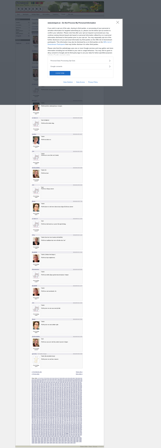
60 (78, 379)
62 (81, 379)
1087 (44, 442)
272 (33, 392)
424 (79, 400)
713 (35, 419)
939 (49, 432)
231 (40, 390)
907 (76, 429)
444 (74, 402)
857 (63, 427)
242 (65, 390)
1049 (33, 440)
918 (51, 431)
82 (63, 381)
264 (65, 391)
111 (67, 382)
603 (35, 412)
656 (56, 415)
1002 (43, 436)
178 (69, 386)
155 (67, 384)
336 (79, 395)
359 (81, 396)
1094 (65, 442)
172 (56, 386)
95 (34, 382)
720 (51, 419)
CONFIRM (60, 73)
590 (56, 411)
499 (49, 406)
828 (46, 425)
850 (46, 427)
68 (40, 381)
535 (81, 407)
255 (44, 391)
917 (49, 431)
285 (63, 392)
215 (53, 388)
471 (35, 404)
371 (58, 398)
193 (53, 387)
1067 (36, 441)
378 (74, 398)
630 (46, 413)
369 (53, 398)
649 (40, 415)
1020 (47, 437)
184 (33, 387)
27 (75, 378)
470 (33, 404)
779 (35, 423)
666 (79, 415)
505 (63, 406)
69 (42, 381)
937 (44, 432)
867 (35, 428)
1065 (80, 440)
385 (40, 399)
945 (63, 432)
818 (74, 424)
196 (60, 387)
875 (53, 428)
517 (40, 407)
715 (40, 419)
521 (49, 407)
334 (74, 395)
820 (79, 424)
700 (56, 417)
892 (42, 429)
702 (60, 417)
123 (44, 383)
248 (79, 390)
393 (58, 399)
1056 (53, 440)
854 (56, 427)
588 (51, 411)
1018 (42, 437)
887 (81, 428)
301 (49, 394)
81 (62, 381)
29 (78, 378)
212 (46, 388)
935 (40, 432)
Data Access (80, 82)
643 (76, 413)
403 (81, 399)
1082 (80, 441)
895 (49, 429)
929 (76, 431)
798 (79, 423)
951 (76, 432)
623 (81, 412)
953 (81, 432)
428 (37, 402)
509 (72, 406)
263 (63, 391)
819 (76, 424)
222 (69, 388)
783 (44, 423)
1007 (58, 436)
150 (56, 384)
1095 (68, 442)
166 (42, 386)
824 (37, 425)
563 (44, 409)
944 (60, 432)
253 (40, 391)
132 (65, 383)
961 (49, 433)
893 (44, 429)
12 (50, 378)
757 (35, 421)
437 (58, 402)
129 (58, 383)
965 (58, 433)
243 (67, 390)
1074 (56, 441)
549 (63, 408)
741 (49, 420)
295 (35, 394)
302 (51, 394)
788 (56, 423)
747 (63, 420)
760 (42, 421)
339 (35, 396)
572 (65, 409)
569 (58, 409)
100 (42, 382)
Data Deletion (68, 82)
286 (65, 392)
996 (79, 434)
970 (69, 433)
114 (74, 382)
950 (74, 432)
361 (35, 398)
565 (49, 409)
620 (74, 412)
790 (60, 423)
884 (74, 428)
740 (46, 420)
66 (37, 381)
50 (62, 379)
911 (35, 431)
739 (44, 420)
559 (35, 409)
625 (35, 413)
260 (56, 391)
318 (37, 395)
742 (51, 420)
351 (63, 396)
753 (76, 420)
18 (60, 378)
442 (69, 402)
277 (44, 392)
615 (62, 412)
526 (60, 407)
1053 (44, 440)
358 (79, 396)
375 (67, 398)
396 (65, 399)
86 (70, 381)
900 (60, 429)
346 (51, 396)
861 (72, 427)
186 (37, 387)
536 (33, 408)
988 (60, 434)
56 (71, 379)
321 (44, 395)
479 (53, 404)
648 (37, 415)
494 (37, 406)
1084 (36, 442)
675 (49, 416)
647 (35, 415)
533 (76, 407)
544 (51, 408)
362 (37, 398)
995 (76, 434)
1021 (50, 437)
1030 (77, 437)
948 (69, 432)
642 (74, 413)
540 (42, 408)
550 (65, 408)
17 (58, 378)
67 (39, 381)
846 (37, 427)
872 (46, 428)
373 (63, 398)
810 (56, 424)
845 (35, 427)
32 (32, 379)
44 (52, 379)
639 (67, 413)
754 (79, 420)
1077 (65, 441)
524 (56, 407)
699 (53, 417)
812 (60, 424)
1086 (42, 442)
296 (37, 394)
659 (63, 415)
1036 (44, 438)
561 (40, 409)
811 (58, 424)
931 (81, 431)
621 (76, 412)
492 (33, 406)
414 (56, 400)
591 (58, 411)
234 (46, 390)
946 (65, 432)
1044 (68, 438)
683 (67, 416)
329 (63, 395)
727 (67, 419)
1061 (68, 440)
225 (76, 388)
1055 (50, 440)
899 (58, 429)
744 (56, 420)
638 (65, 413)
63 (32, 381)
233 (44, 390)
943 (58, 432)
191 (49, 387)
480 (56, 404)
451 (40, 403)
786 (51, 423)
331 (67, 395)
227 (81, 388)
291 (76, 392)
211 (44, 388)
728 (69, 419)
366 (46, 398)
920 (56, 431)
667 (81, 415)
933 (35, 432)
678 (56, 416)
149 (53, 384)
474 (42, 404)
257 (49, 391)
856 (60, 427)
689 (81, 416)
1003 (46, 436)
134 (69, 383)
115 (76, 382)
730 (74, 419)
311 (72, 394)
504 (60, 406)
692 (37, 417)
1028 (71, 437)
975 (81, 433)
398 (69, 399)
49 (60, 379)
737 (40, 420)
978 (37, 434)
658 (60, 415)
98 (39, 382)
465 (72, 403)
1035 (42, 438)
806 (46, 424)
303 (53, 394)
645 (81, 413)
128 (55, 383)
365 (44, 398)
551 (67, 408)
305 (58, 394)
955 (35, 433)
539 (40, 408)
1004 (49, 436)
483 (63, 404)
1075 (59, 441)
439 (63, 402)
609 (49, 412)
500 (51, 406)
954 (33, 433)
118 (33, 383)
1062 (71, 440)
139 (81, 383)
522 (51, 407)
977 (35, 434)
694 (42, 417)
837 (67, 425)
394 (60, 399)
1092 (59, 442)
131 (62, 383)
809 (53, 424)
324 (51, 395)
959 (44, 433)
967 (63, 433)
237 (53, 390)
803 (40, 424)
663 (72, 415)
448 (33, 403)
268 (74, 391)
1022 (53, 437)
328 (60, 395)
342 (42, 396)
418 (65, 400)
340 (37, 396)
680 (60, 416)
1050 (36, 440)
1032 (33, 438)
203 (76, 387)
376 (69, 398)
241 (63, 390)
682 (65, 416)
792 (65, 423)
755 (81, 420)
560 (37, 409)
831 (53, 425)
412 (51, 400)
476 (46, 404)
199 (67, 387)
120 (37, 383)
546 (56, 408)
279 (49, 392)
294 (33, 394)
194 (56, 387)
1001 (40, 436)
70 (43, 381)
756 (33, 421)
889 (35, 429)
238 (56, 390)
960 (46, 433)
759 (40, 421)
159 (76, 384)
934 (37, 432)
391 (53, 399)
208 (37, 388)
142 (37, 384)
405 (35, 400)
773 (72, 421)
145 (44, 384)
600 (79, 411)
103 (49, 382)
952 (79, 432)
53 (66, 379)
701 (58, 417)
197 (63, 387)
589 (53, 411)
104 (52, 382)
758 (37, 421)
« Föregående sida (37, 372)
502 (56, 406)
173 (58, 386)
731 (76, 419)
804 (42, 424)
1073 (53, 441)
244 (69, 390)
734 (33, 420)
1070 (44, 441)
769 (63, 421)
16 (57, 378)
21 (65, 378)
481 (58, 404)
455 (49, 403)
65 (35, 381)
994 (74, 434)
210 (42, 388)
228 (33, 390)
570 (60, 409)
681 (63, 416)
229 (35, 390)
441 (67, 402)
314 (79, 394)
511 (76, 406)
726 (65, 419)
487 (72, 404)
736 (37, 420)
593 (63, 411)
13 (52, 378)
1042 (62, 438)
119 (35, 383)
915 (44, 431)
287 (67, 392)
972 (74, 433)
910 (33, 431)
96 (35, 382)
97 (37, 382)
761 (44, 421)
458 (56, 403)
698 (51, 417)
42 (48, 379)
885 (76, 428)
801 (35, 424)
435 (53, 402)
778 (33, 423)
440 (65, 402)
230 (37, 390)
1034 (39, 438)
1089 (50, 442)
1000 (37, 436)
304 (56, 394)
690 (33, 417)
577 (76, 409)
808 (51, 424)
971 (72, 433)
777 (81, 421)
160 (79, 384)
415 (58, 400)
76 (53, 381)
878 (60, 428)
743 (53, 420)
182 (79, 386)
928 (74, 431)
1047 (77, 438)
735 (35, 420)
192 (51, 387)
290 (74, 392)
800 (33, 424)
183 (81, 386)
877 (58, 428)
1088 (47, 442)
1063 (74, 440)
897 (53, 429)
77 (55, 381)
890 (37, 429)
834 (60, 425)
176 (65, 386)
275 (40, 392)
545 (53, 408)
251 (35, 391)
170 (51, 386)
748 (65, 420)
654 (51, 415)
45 (53, 379)
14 (53, 378)
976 (33, 434)
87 (71, 381)
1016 (36, 437)
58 (75, 379)
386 (42, 399)
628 (42, 413)
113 (72, 382)
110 (65, 382)
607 (44, 412)
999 (35, 436)
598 (74, 411)
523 (53, 407)
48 (58, 379)
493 (35, 406)
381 (81, 398)
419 (67, 400)
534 (79, 407)
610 (51, 412)
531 (72, 407)
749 (67, 420)
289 (72, 392)
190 (46, 387)
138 (78, 383)
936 (42, 432)
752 (74, 420)
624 (33, 413)
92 (80, 381)
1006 (55, 436)
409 (44, 400)
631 (49, 413)
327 (58, 395)
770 (65, 421)
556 (79, 408)
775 (76, 421)
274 (37, 392)
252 (37, 391)
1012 (73, 436)
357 (76, 396)
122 (42, 383)
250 (33, 391)
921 (58, 431)
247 (76, 390)
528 (65, 407)
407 (40, 400)
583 (40, 411)
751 (72, 420)
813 (62, 424)
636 (60, 413)
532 (74, 407)
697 (49, 417)
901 (63, 429)
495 (40, 406)
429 (40, 402)
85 (68, 381)
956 (37, 433)
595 (67, 411)
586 (46, 411)
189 (44, 387)
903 (67, 429)
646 (33, 415)
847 (40, 427)
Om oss (95, 446)
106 (56, 382)
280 (51, 392)
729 (72, 419)
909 (81, 429)
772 (69, 421)
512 (79, 406)
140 (33, 384)
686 (74, 416)
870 (42, 428)
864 (79, 427)
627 (40, 413)
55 (70, 379)
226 (79, 388)
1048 (80, 438)
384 (37, 399)
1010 (67, 436)
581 (35, 411)
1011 (70, 436)
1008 (61, 436)
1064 (77, 440)
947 (67, 432)
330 (65, 395)
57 (73, 379)
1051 (39, 440)
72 (47, 381)
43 (50, 379)
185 (35, 387)
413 (53, 400)
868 (37, 428)
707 (72, 417)
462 (65, 403)
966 (60, 433)
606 (42, 412)
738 (42, 420)
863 (76, 427)
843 (81, 425)
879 (63, 428)
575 (72, 409)
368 (51, 398)
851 (49, 427)
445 (76, 402)
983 (49, 434)
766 (56, 421)
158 (74, 384)
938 (46, 432)
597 (72, 411)
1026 (65, 437)
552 (69, 408)
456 (51, 403)
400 (74, 399)
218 (60, 388)
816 (69, 424)
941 (53, 432)
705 (67, 417)
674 (46, 416)
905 (72, 429)
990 (65, 434)
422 (74, 400)
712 (33, 419)
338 (33, 396)
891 (40, 429)
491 (81, 404)
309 (67, 394)
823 (35, 425)
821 (81, 424)
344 (46, 396)
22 (66, 378)
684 (69, 416)
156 (69, 384)
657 (58, 415)
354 (69, 396)
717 (44, 419)
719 (49, 419)
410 (46, 400)
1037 (47, 438)
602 (33, 412)
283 (58, 392)
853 (53, 427)
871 (44, 428)
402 (79, 399)
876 (56, 428)
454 (46, 403)
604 (37, 412)
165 (40, 386)
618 (69, 412)
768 (60, 421)
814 (65, 424)
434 (51, 402)
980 (42, 434)
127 (53, 383)
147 (49, 384)
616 (65, 412)
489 (76, 404)
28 (76, 378)
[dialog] (80, 52)
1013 (76, 436)
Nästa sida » (79, 372)
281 (53, 392)
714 (37, 419)
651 (44, 415)
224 (74, 388)
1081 (77, 441)
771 (67, 421)
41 (47, 379)
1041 (59, 438)
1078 (68, 441)
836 (65, 425)
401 (76, 399)
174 (60, 386)
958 (42, 433)
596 (69, 411)
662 (69, 415)
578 (79, 409)
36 (39, 379)
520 (46, 407)
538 (37, 408)
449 (35, 403)
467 (76, 403)
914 (42, 431)
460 (60, 403)
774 (74, 421)
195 (58, 387)
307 (63, 394)
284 (60, 392)
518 (42, 407)
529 (67, 407)
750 (69, 420)
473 (40, 404)
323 (49, 395)
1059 (62, 440)
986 (56, 434)
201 (72, 387)
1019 (44, 437)
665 (76, 415)
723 (58, 419)
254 (42, 391)
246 (74, 390)
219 (62, 388)
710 (79, 417)
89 (75, 381)
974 (79, 433)
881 (67, 428)
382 (33, 399)
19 (61, 378)
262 (60, 391)
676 (51, 416)
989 (63, 434)
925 (67, 431)
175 (63, 386)
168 (46, 386)
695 (44, 417)
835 (63, 425)
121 (39, 383)
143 (40, 384)
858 (65, 427)
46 (55, 379)
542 (46, 408)
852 (51, 427)
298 (42, 394)
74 (50, 381)
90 (76, 381)
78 (57, 381)
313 (76, 394)
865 (81, 427)
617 (67, 412)
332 (69, 395)
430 (42, 402)
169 (49, 386)
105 (54, 382)
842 (79, 425)
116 (78, 382)
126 (51, 383)
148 (51, 384)
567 (53, 409)
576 (74, 409)
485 (67, 404)
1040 (56, 438)
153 (63, 384)
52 (65, 379)
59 (76, 379)
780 (37, 423)
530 (69, 407)
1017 (39, 437)
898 (56, 429)
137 (76, 383)
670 (37, 416)
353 (67, 396)
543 (49, 408)
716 (42, 419)
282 (56, 392)
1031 (80, 437)
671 (40, 416)
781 (40, 423)
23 (68, 378)
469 (81, 403)
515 (35, 407)
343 (44, 396)
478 (51, 404)
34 (35, 379)
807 (49, 424)
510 (74, 406)
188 (42, 387)
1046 (74, 438)
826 (42, 425)
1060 (65, 440)
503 (58, 406)
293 (81, 392)
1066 (33, 441)
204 (79, 387)
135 (72, 383)
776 (79, 421)
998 (33, 436)
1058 (59, 440)
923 (62, 431)
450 (37, 403)
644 (79, 413)
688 (79, 416)
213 (49, 388)
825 (40, 425)
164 (37, 386)
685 (72, 416)
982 (46, 434)
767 (58, 421)
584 (42, 411)
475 (44, 404)
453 (44, 403)
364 (42, 398)
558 (33, 409)
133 (67, 383)
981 (44, 434)
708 (74, 417)
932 (33, 432)
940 (51, 432)
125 (49, 383)
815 (67, 424)
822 (33, 425)
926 (69, 431)
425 (81, 400)
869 (40, 428)
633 (53, 413)
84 (66, 381)
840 (74, 425)
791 (63, 423)
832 (56, 425)
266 (69, 391)
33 (34, 379)
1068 (39, 441)
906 (74, 429)
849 (44, 427)
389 (49, 399)
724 (60, 419)
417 (62, 400)
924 (65, 431)
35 (37, 379)
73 (48, 381)
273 (35, 392)
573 (67, 409)
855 (58, 427)
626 (37, 413)
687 (76, 416)
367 (49, 398)
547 (58, 408)
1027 (68, 437)
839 (72, 425)
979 (40, 434)
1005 (52, 436)
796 (74, 423)
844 (33, 427)
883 (72, 428)
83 (65, 381)
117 (81, 382)
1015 (33, 437)
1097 (74, 442)
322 (46, 395)
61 (80, 379)
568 (56, 409)
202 (74, 387)
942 (56, 432)
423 (76, 400)
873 (49, 428)
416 (60, 400)
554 (74, 408)
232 (42, 390)
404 (33, 400)
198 (65, 387)
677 (53, 416)
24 (70, 378)
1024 (59, 437)
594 (65, 411)
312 (74, 394)
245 (72, 390)
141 (35, 384)
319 (40, 395)
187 (40, 387)
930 (79, 431)
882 (69, 428)
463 (67, 403)
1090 (53, 442)
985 (53, 434)
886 (79, 428)
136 (74, 383)
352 (65, 396)
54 (68, 379)
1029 (74, 437)
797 (76, 423)
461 (63, 403)
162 (33, 386)
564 (46, 409)
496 (42, 406)
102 (47, 382)
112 (70, 382)
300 (46, 394)
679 (58, 416)
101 (45, 382)
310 (69, 394)
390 (51, 399)
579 (81, 409)
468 (79, 403)
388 (46, 399)
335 (76, 395)
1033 (36, 438)
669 (35, 416)
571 (63, 409)
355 (72, 396)
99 (40, 382)
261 (58, 391)
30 (79, 378)
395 (63, 399)
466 (74, 403)
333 (72, 395)
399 (72, 399)
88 (73, 381)
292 (79, 392)
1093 (62, 442)
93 (81, 381)
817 (72, 424)
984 (51, 434)
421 (72, 400)
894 (46, 429)
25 (71, 378)
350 (60, 396)
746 (60, 420)
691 (35, 417)
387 (44, 399)
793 (67, 423)
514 (33, 407)
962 (51, 433)
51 (63, 379)
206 (33, 388)
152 (60, 384)
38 (42, 379)
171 (53, 386)
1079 (71, 441)
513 (81, 406)
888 (33, 429)
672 (42, 416)
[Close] (118, 23)
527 (63, 407)
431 (44, 402)
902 (65, 429)
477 (49, 404)
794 (69, 423)
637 (63, 413)
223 (72, 388)
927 (72, 431)
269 (76, 391)
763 (49, 421)
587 (49, 411)
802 (37, 424)
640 (69, 413)
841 (76, 425)
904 (69, 429)
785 (49, 423)
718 (46, 419)
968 (65, 433)
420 (69, 400)
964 (56, 433)
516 (37, 407)
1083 (33, 442)
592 (60, 411)
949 (72, 432)
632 (51, 413)
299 (44, 394)
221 (67, 388)
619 (72, 412)
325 (53, 395)
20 (63, 378)
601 (81, 411)
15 (55, 378)
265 (67, 391)
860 (69, 427)
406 (37, 400)
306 (60, 394)
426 (33, 402)
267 (72, 391)
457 (53, 403)
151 (58, 384)
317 (35, 395)
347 (53, 396)
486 (69, 404)
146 (46, 384)
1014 (79, 436)
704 (65, 417)
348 (56, 396)
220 (65, 388)
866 (33, 428)
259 (53, 391)
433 (49, 402)
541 (44, 408)
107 (59, 382)
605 (40, 412)
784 (46, 423)
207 (35, 388)
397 (67, 399)
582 (37, 411)
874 (51, 428)
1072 (50, 441)
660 (65, 415)
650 (42, 415)
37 (40, 379)
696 (46, 417)
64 (34, 381)
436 (56, 402)
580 (33, 411)
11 (48, 378)
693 (40, 417)
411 (49, 400)
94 (32, 382)
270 (79, 391)
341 (40, 396)
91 (78, 381)
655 (53, 415)
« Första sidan (35, 374)
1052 (42, 440)
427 (35, 402)
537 (35, 408)
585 (44, 411)
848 (42, 427)
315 (81, 394)
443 (72, 402)
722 (56, 419)
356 (74, 396)
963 (53, 433)
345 (49, 396)
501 (53, 406)
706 (69, 417)
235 (49, 390)
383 (35, 399)
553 (72, 408)
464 (69, 403)
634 (56, 413)
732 (79, 419)
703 (63, 417)
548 (60, 408)
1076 (62, 441)
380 (79, 398)
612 (56, 412)
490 (79, 404)
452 (42, 403)
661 (67, 415)
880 (65, 428)
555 (76, 408)
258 (51, 391)
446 (79, 402)
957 (40, 433)
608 (46, 412)
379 (76, 398)
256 (46, 391)
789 (58, 423)
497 (44, 406)
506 (65, 406)
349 (58, 396)
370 (56, 398)
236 (51, 390)
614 (60, 412)
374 (65, 398)
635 (58, 413)
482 (60, 404)
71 (45, 381)
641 (72, 413)
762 (46, 421)
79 (58, 381)
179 (72, 386)
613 (58, 412)
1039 (53, 438)
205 (81, 387)
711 (81, 417)
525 (58, 407)
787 (53, 423)
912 (37, 431)
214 (51, 388)
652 (46, 415)
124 (46, 383)
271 (81, 391)
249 (81, 390)
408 (42, 400)
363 (40, 398)
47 (57, 379)
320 (42, 395)
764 (51, 421)
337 (81, 395)
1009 (64, 436)
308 (65, 394)
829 (49, 425)
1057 (56, 440)
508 (69, 406)
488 (74, 404)
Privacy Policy (93, 82)
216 (56, 388)
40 (45, 379)
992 (69, 434)
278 (46, 392)
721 (53, 419)
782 (42, 423)
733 (81, 419)
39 (43, 379)
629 (44, 413)
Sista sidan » (79, 374)
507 (67, 406)
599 (76, 411)
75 (52, 381)
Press (90, 446)
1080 (74, 441)
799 (81, 423)
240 (60, 390)
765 (53, 421)
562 (42, 409)
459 (58, 403)
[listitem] (80, 61)
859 (67, 427)
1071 (47, 441)
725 (63, 419)
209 (40, 388)
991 (67, 434)
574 (69, 409)
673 (44, 416)
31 (81, 378)
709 (76, 417)
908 (79, 429)
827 (44, 425)
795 (72, 423)
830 (51, 425)
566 (51, 409)
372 (60, 398)
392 (56, 399)
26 (73, 378)
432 (46, 402)
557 (81, 408)
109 (63, 382)
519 (44, 407)
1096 (71, 442)
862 (74, 427)
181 (76, 386)
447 (81, 402)
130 (60, 383)
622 (79, 412)
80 (60, 381)
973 (76, 433)
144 (42, 384)
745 (58, 420)
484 (65, 404)
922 (60, 431)
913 (39, 431)
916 (46, 431)
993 (72, 434)
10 (47, 378)
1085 (39, 442)
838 (69, 425)
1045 (71, 438)
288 (69, 392)
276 (42, 392)
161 (81, 384)
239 (58, 390)
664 (74, 415)
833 (58, 425)
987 (58, 434)
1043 (65, 438)
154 (65, 384)
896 (51, 429)
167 (44, 386)
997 (81, 434)
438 (60, 402)
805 (44, 424)
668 (33, 416)
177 (67, 386)
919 (53, 431)
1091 (56, 442)
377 (72, 398)
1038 (50, 438)
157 (72, 384)
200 (69, 387)
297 (40, 394)
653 (49, 415)
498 (46, 406)
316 (33, 395)
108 (61, 382)
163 (35, 386)
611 (53, 412)
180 (74, 386)
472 (37, 404)
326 (56, 395)
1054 (47, 440)
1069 (42, 441)
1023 (56, 437)
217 (58, 388)
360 (33, 398)
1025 (62, 437)
